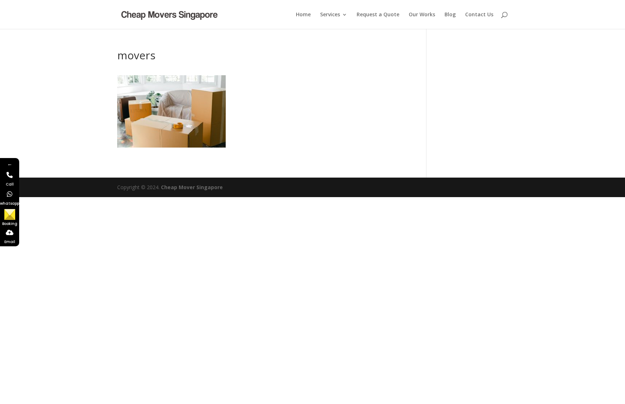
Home (303, 15)
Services (330, 15)
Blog (450, 15)
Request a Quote (378, 15)
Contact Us (479, 15)
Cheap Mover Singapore (192, 187)
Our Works (422, 15)
